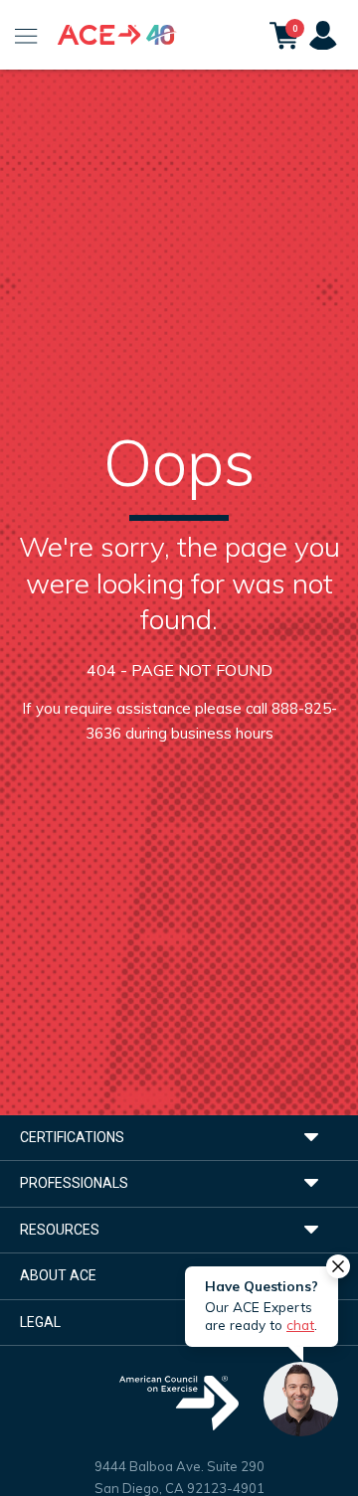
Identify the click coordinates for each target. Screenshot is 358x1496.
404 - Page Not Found (179, 670)
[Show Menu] (26, 35)
